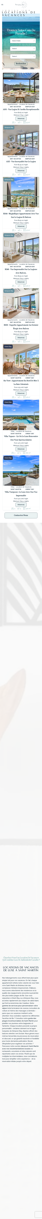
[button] (39, 5)
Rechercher (21, 64)
